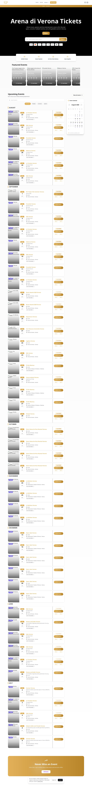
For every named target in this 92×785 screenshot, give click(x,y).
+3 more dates (30, 434)
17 (68, 122)
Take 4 (61, 117)
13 (75, 118)
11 (70, 118)
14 (77, 118)
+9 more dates (30, 694)
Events (37, 2)
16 (81, 118)
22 (79, 122)
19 (73, 122)
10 (68, 118)
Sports (45, 103)
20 (75, 122)
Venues (45, 2)
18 (70, 122)
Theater (33, 103)
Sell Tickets (53, 2)
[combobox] (43, 39)
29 (79, 125)
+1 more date (30, 297)
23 (81, 122)
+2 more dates (30, 144)
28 (77, 125)
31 (68, 129)
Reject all (54, 780)
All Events (28, 103)
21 (77, 122)
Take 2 (56, 117)
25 (70, 125)
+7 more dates (30, 157)
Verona (41, 2)
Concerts (48, 6)
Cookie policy (40, 781)
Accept (60, 780)
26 (73, 125)
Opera (43, 6)
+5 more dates (30, 538)
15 (79, 118)
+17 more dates (30, 132)
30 (81, 125)
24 (68, 125)
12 (73, 118)
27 (75, 125)
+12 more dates (30, 119)
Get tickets (19, 83)
